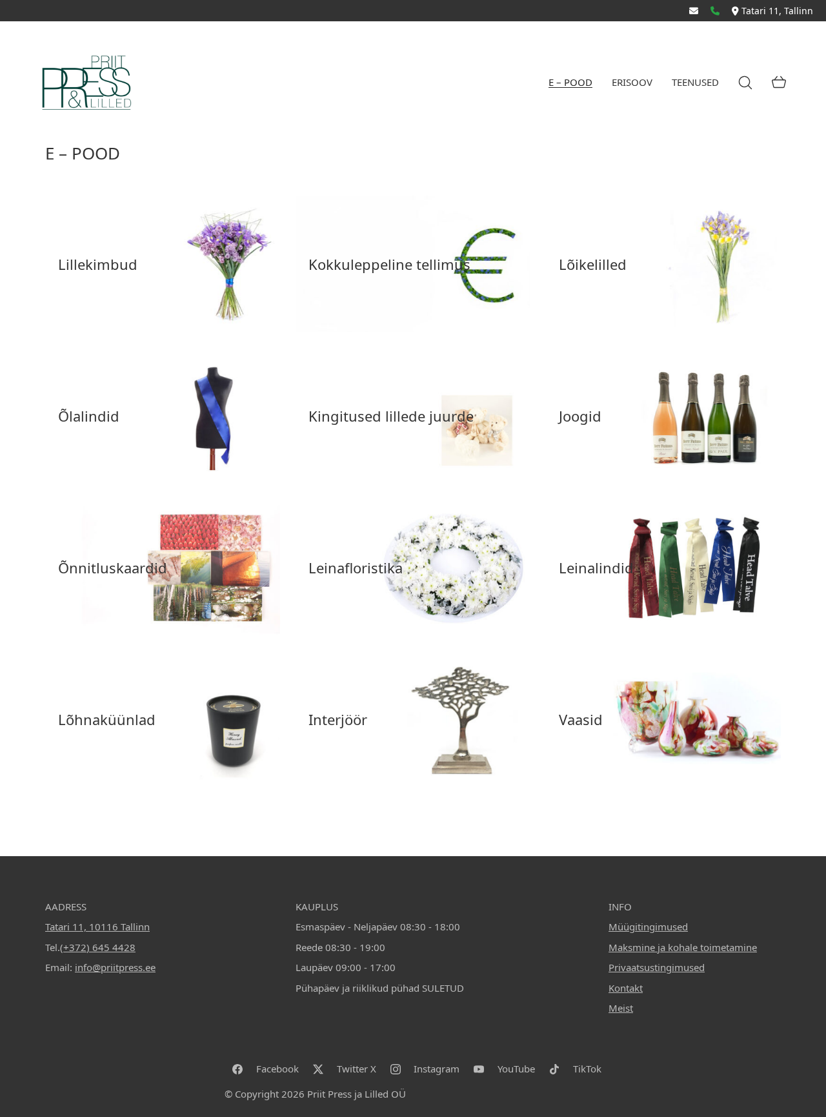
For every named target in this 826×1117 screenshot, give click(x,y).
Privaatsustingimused (657, 967)
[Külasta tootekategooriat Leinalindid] (663, 567)
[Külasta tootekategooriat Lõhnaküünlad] (162, 719)
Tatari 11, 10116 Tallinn (97, 926)
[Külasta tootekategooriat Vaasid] (663, 719)
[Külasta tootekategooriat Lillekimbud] (162, 264)
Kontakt (626, 987)
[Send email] (693, 11)
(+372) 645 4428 (98, 947)
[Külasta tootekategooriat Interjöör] (413, 719)
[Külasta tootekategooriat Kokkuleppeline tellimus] (413, 264)
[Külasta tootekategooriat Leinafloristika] (413, 567)
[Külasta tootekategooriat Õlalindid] (162, 415)
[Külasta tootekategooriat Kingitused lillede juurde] (413, 415)
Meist (621, 1007)
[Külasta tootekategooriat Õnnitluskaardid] (162, 567)
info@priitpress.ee (115, 967)
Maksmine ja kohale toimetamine (683, 947)
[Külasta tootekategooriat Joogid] (663, 415)
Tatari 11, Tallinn (777, 11)
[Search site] (745, 83)
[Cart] (779, 82)
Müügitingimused (648, 926)
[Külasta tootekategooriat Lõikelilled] (663, 264)
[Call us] (715, 11)
